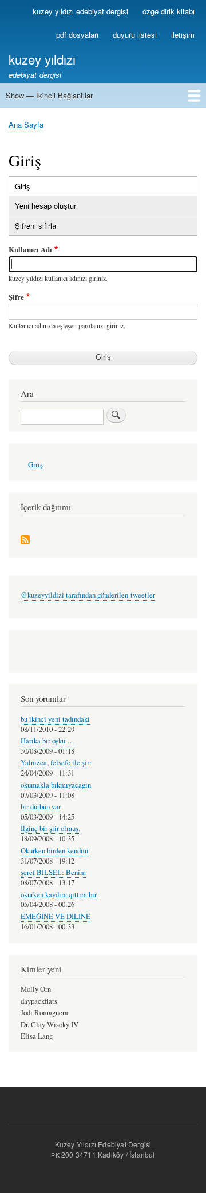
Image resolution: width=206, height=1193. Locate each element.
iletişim (183, 34)
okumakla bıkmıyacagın (56, 785)
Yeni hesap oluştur (45, 205)
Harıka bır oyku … (47, 741)
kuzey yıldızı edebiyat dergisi (80, 11)
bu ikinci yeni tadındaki (55, 719)
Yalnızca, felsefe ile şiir (56, 763)
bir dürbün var (41, 807)
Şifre (16, 296)
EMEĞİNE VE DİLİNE (55, 916)
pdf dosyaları (77, 34)
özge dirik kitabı (168, 11)
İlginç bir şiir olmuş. (50, 828)
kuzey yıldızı (42, 59)
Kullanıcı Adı (30, 249)
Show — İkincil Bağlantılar (49, 95)
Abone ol (25, 540)
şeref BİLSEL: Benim (53, 872)
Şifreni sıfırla (35, 225)
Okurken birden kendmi (55, 851)
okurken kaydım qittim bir (59, 895)
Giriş (35, 188)
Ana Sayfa (26, 124)
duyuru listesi (135, 34)
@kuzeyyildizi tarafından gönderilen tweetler (88, 595)
